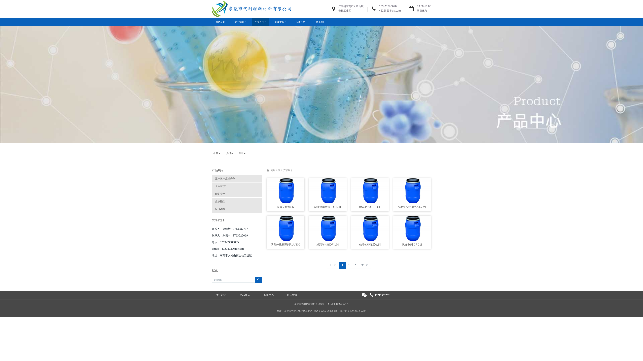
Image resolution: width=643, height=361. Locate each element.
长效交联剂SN (285, 207)
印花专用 (220, 193)
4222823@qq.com (390, 10)
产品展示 (259, 21)
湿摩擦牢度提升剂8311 (327, 207)
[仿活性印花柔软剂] (370, 228)
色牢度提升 (221, 186)
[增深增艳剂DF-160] (328, 228)
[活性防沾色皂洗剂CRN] (412, 190)
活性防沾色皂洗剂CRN (412, 207)
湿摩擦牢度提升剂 (225, 178)
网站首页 (220, 21)
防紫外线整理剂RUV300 (285, 244)
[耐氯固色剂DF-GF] (370, 190)
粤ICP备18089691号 (338, 303)
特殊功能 (220, 209)
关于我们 (239, 21)
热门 (228, 153)
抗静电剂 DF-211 (412, 244)
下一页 (364, 265)
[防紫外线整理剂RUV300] (286, 228)
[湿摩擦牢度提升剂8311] (328, 190)
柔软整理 (220, 201)
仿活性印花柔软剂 (370, 244)
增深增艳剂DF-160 (327, 244)
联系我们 (320, 21)
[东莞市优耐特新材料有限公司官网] (252, 9)
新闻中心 (279, 21)
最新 (241, 153)
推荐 (215, 153)
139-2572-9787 (388, 6)
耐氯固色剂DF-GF (370, 207)
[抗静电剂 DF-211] (412, 228)
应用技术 (300, 21)
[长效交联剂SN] (286, 190)
